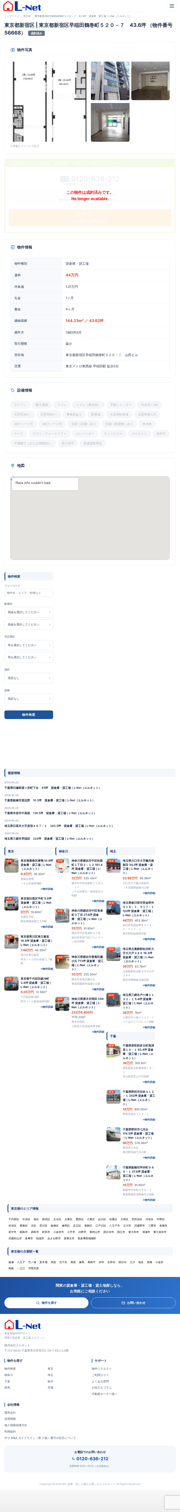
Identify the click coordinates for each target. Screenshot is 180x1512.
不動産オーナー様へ (104, 1394)
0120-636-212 (92, 1459)
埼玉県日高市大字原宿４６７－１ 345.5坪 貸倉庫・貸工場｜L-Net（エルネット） (59, 826)
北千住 (63, 1262)
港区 (36, 1219)
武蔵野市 (139, 1225)
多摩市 (29, 1238)
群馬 (7, 1387)
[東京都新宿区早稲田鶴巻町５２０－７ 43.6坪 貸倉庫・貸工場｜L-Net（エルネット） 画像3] (150, 80)
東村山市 (95, 1232)
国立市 (121, 1232)
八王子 (21, 1262)
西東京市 (69, 1238)
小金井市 (58, 1232)
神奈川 (8, 1375)
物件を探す (49, 1302)
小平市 (71, 1232)
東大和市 (133, 1232)
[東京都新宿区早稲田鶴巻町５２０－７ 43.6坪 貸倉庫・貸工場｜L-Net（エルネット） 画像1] (49, 101)
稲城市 (40, 1238)
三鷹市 (152, 1225)
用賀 (53, 1262)
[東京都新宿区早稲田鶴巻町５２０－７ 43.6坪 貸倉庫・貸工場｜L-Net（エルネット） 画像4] (110, 122)
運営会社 (10, 1412)
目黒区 (113, 1219)
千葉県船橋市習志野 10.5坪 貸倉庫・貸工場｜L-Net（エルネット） (49, 800)
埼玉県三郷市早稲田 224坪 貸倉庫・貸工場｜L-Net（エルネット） (49, 838)
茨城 (50, 1387)
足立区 (77, 1225)
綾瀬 (11, 1262)
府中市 (12, 1232)
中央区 (26, 1219)
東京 (50, 1368)
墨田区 (80, 1219)
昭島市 (24, 1232)
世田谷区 (137, 1219)
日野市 (82, 1232)
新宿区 (46, 1219)
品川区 (102, 1219)
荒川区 (43, 1225)
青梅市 (163, 1225)
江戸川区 (100, 1225)
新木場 (43, 1262)
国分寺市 (108, 1232)
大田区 (124, 1219)
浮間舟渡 (33, 1268)
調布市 (35, 1232)
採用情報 (10, 1418)
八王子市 (114, 1225)
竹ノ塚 (32, 1262)
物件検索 (10, 1368)
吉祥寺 (111, 1262)
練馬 (81, 1262)
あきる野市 (54, 1238)
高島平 (91, 1262)
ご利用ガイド (100, 1375)
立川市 (127, 1225)
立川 (132, 1262)
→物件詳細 (46, 888)
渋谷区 (149, 1219)
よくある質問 (100, 1381)
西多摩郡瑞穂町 (87, 1238)
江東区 (91, 1219)
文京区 (57, 1219)
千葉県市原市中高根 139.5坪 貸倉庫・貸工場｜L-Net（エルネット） (50, 813)
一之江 (21, 1268)
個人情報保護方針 (15, 1425)
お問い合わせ (136, 1302)
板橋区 (55, 1225)
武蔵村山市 (15, 1238)
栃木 (50, 1381)
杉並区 (12, 1225)
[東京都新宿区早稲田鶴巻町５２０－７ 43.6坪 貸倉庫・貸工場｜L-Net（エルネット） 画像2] (110, 80)
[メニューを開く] (172, 6)
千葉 (7, 1381)
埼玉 (50, 1375)
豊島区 (24, 1225)
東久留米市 (160, 1232)
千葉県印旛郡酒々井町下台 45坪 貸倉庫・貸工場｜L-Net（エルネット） (52, 787)
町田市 (46, 1232)
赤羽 (101, 1262)
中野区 (161, 1219)
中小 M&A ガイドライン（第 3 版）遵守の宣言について (40, 1438)
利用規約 (10, 1431)
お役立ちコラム (102, 1387)
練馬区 (66, 1225)
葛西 (73, 1262)
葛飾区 (88, 1225)
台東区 (68, 1219)
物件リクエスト (102, 1368)
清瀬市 (146, 1232)
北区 (33, 1225)
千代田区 (14, 1219)
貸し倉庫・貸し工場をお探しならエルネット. (89, 1484)
